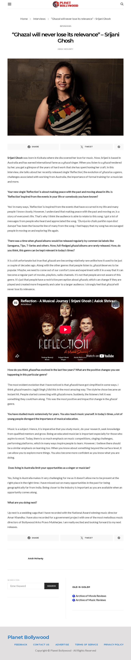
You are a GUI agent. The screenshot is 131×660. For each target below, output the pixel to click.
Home (24, 18)
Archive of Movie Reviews (90, 595)
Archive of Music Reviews (90, 599)
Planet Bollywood (28, 637)
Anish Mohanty (65, 49)
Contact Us (41, 644)
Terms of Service (86, 644)
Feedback (20, 644)
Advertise (62, 644)
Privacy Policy (113, 644)
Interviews (39, 18)
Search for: (14, 580)
